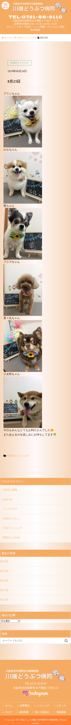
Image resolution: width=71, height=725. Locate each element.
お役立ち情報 (10, 489)
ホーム (8, 705)
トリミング (43, 705)
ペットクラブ (10, 509)
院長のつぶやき (11, 537)
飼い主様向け (42, 712)
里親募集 (61, 712)
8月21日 (4, 571)
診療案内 (24, 705)
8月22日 (4, 561)
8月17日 (4, 590)
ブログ (8, 712)
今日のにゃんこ (11, 518)
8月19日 (4, 580)
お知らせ (7, 499)
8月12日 (4, 599)
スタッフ (61, 705)
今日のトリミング (18, 455)
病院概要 (24, 712)
